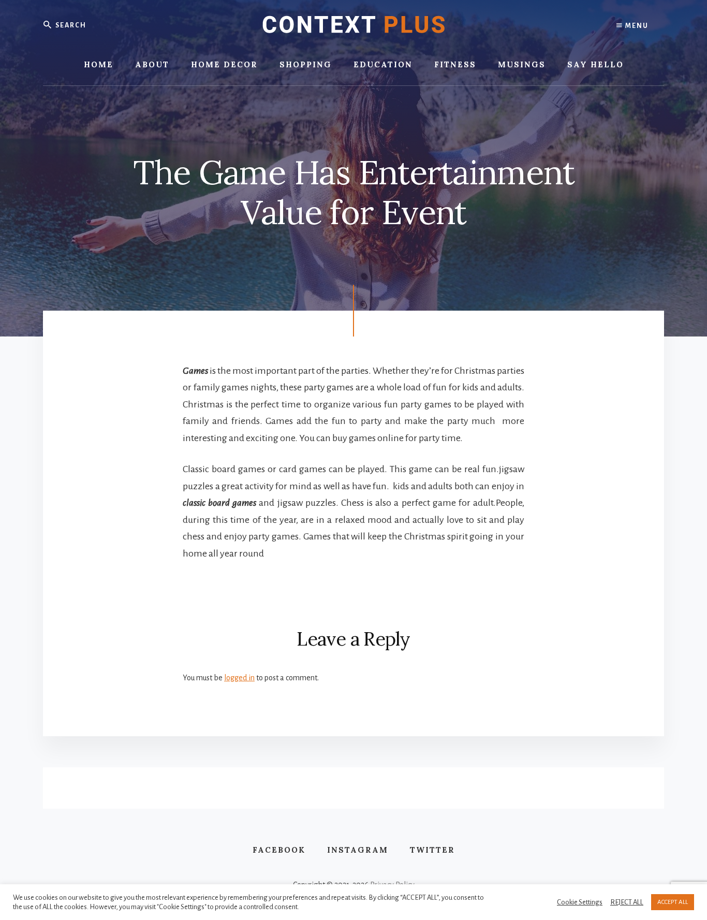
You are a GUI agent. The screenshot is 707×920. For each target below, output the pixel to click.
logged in (239, 678)
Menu (636, 26)
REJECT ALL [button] (626, 902)
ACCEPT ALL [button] (672, 902)
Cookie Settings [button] (579, 902)
